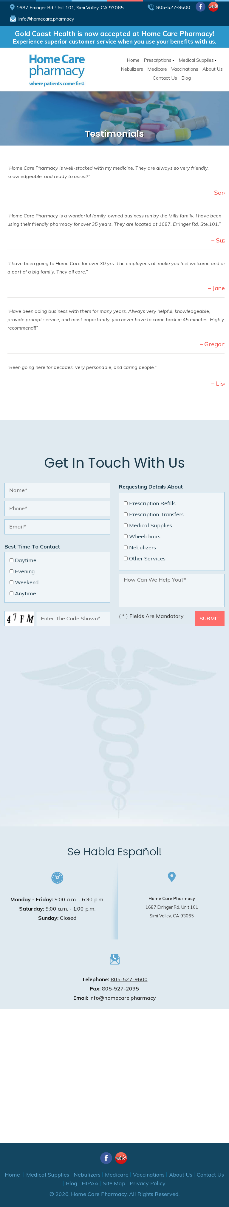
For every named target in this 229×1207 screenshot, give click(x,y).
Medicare (157, 69)
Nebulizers (132, 69)
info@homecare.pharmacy (46, 19)
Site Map (114, 1183)
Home (133, 60)
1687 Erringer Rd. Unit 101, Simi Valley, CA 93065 (70, 7)
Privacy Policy (147, 1183)
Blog (186, 78)
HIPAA (90, 1183)
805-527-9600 (173, 7)
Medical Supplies (196, 60)
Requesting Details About (151, 486)
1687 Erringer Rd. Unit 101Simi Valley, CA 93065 (172, 907)
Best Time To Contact (32, 546)
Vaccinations (184, 69)
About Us (212, 69)
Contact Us (165, 78)
